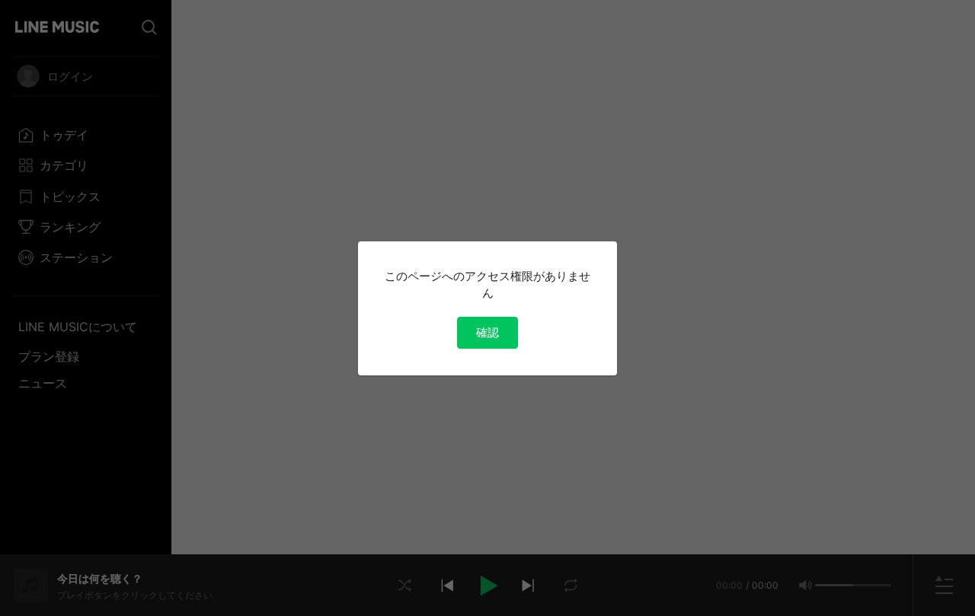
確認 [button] (487, 332)
